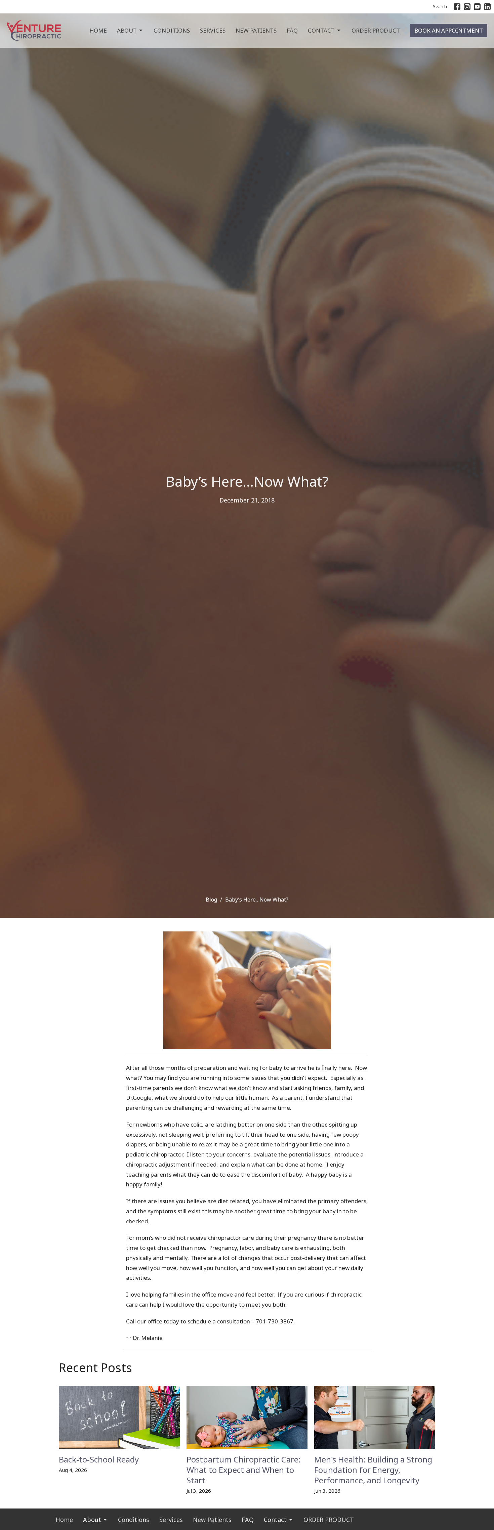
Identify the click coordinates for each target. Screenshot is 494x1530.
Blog (211, 899)
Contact (321, 30)
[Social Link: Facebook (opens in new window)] (457, 6)
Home (98, 30)
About (127, 30)
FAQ (292, 30)
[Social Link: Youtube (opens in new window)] (477, 6)
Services (212, 30)
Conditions (172, 30)
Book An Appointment (448, 30)
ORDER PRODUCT (376, 30)
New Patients (256, 30)
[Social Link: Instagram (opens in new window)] (467, 6)
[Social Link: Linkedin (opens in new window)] (487, 6)
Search (440, 6)
